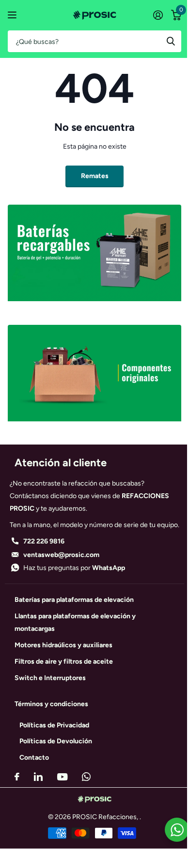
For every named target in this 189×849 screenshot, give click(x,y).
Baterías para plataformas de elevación (74, 600)
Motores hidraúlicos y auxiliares (63, 645)
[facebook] (17, 776)
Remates (95, 176)
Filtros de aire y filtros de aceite (64, 661)
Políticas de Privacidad (54, 725)
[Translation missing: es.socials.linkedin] (38, 776)
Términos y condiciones (51, 704)
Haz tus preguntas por (74, 568)
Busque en (170, 41)
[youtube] (62, 776)
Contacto (34, 757)
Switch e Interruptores (50, 678)
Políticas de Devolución (55, 741)
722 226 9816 (43, 541)
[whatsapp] (86, 776)
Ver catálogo (13, 15)
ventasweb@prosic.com (61, 555)
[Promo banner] (94, 308)
